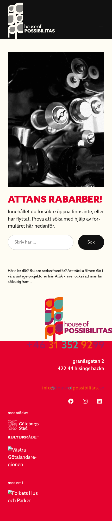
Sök (91, 242)
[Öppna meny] (101, 28)
